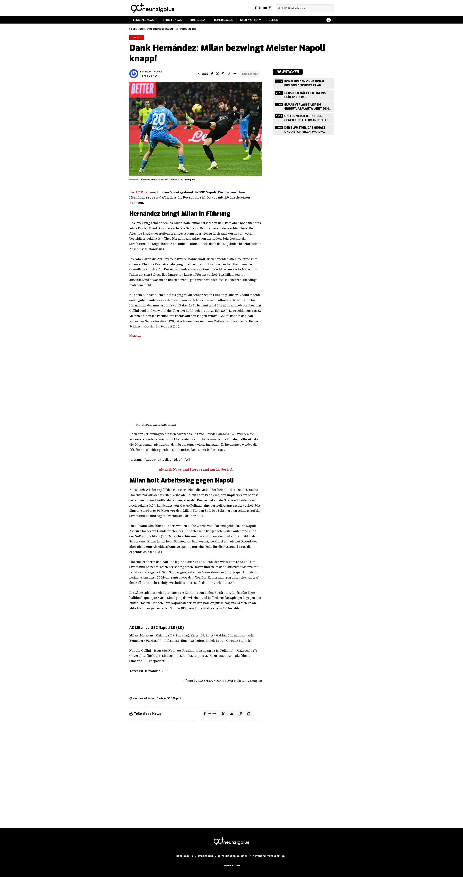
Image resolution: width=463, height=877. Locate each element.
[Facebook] (256, 8)
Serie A (136, 37)
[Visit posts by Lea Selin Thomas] (133, 73)
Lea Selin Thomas (151, 71)
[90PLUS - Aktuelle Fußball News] (152, 8)
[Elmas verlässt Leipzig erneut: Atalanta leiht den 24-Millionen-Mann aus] (303, 106)
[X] (260, 8)
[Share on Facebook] (211, 74)
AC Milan (142, 192)
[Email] (231, 713)
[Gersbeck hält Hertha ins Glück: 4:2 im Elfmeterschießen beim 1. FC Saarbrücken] (303, 95)
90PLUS (133, 29)
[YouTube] (265, 8)
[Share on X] (217, 74)
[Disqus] (195, 772)
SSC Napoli (174, 698)
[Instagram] (270, 8)
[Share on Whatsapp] (223, 74)
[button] (228, 74)
